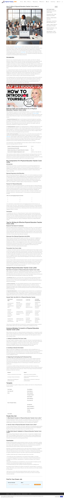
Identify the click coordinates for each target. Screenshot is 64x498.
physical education (17, 46)
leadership (8, 136)
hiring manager (36, 113)
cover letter (23, 52)
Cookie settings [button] (57, 496)
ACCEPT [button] (61, 496)
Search (56, 6)
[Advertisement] (52, 50)
